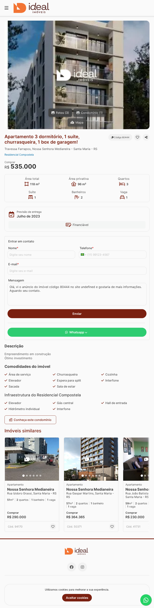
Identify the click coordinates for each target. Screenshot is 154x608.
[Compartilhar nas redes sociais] (146, 137)
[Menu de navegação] (6, 8)
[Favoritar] (137, 137)
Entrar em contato (21, 241)
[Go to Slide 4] (34, 476)
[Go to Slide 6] (40, 476)
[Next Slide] (146, 75)
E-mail (13, 264)
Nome (13, 248)
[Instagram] (82, 566)
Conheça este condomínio (32, 420)
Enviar (77, 314)
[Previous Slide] (8, 75)
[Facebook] (71, 566)
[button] (77, 75)
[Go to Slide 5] (37, 476)
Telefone (87, 248)
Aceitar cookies (77, 598)
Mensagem (16, 280)
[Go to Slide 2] (27, 476)
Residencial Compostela (19, 154)
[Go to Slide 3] (30, 476)
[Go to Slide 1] (23, 476)
